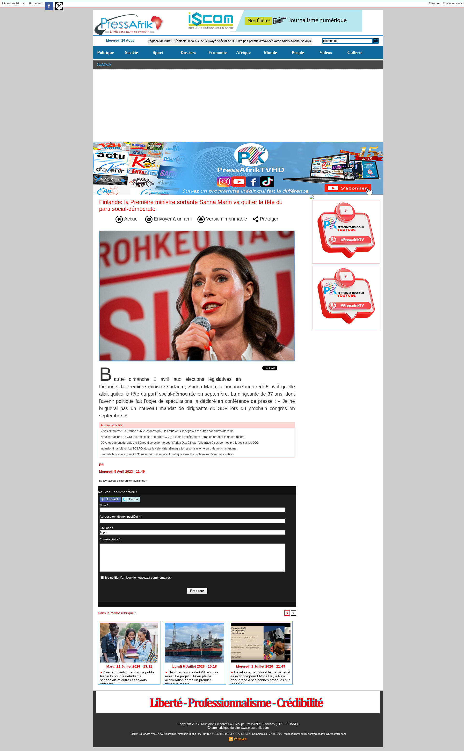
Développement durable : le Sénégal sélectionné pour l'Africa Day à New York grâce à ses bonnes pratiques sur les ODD (180, 442)
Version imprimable (226, 218)
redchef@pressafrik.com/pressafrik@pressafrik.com (315, 733)
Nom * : (105, 505)
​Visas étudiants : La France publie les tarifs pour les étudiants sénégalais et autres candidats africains (167, 431)
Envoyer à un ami (172, 218)
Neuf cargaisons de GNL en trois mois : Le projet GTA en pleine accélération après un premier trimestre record (173, 437)
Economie (217, 52)
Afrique (243, 52)
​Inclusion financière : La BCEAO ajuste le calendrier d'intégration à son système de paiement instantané (169, 448)
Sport (158, 52)
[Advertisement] (238, 106)
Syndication (240, 738)
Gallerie (354, 52)
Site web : (106, 528)
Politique (105, 52)
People (298, 52)
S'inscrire (434, 3)
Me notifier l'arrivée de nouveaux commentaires (138, 577)
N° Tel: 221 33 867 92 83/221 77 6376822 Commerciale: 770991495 (243, 733)
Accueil (131, 218)
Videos (325, 52)
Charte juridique (218, 727)
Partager (268, 218)
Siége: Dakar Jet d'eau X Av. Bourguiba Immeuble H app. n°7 (166, 733)
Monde (270, 52)
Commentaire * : (111, 539)
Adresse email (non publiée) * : (121, 516)
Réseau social (10, 3)
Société (131, 52)
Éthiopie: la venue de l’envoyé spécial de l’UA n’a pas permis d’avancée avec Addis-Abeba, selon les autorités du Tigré (225, 41)
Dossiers (188, 52)
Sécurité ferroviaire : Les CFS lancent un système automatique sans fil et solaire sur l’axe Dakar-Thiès (167, 454)
